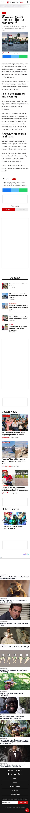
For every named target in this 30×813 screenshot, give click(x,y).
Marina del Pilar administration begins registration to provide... (18, 318)
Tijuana (14, 179)
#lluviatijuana (11, 182)
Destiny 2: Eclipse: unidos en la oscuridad (13, 527)
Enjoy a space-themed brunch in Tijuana (18, 285)
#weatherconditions (15, 186)
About (15, 779)
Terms (15, 783)
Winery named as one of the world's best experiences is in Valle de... (18, 296)
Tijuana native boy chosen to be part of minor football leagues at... (18, 328)
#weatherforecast (20, 184)
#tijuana (6, 186)
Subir (27, 810)
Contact (15, 790)
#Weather (22, 182)
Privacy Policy (15, 786)
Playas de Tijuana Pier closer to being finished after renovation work (18, 307)
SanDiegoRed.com (15, 770)
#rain (17, 182)
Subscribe (23, 802)
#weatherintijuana (9, 184)
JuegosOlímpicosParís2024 (8, 6)
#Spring (24, 186)
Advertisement (15, 794)
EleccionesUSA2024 (24, 6)
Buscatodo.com (20, 808)
